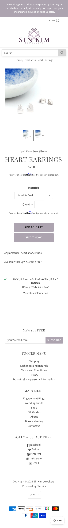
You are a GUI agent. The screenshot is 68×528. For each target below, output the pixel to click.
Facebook (35, 445)
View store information (35, 293)
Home (18, 60)
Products (29, 60)
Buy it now (33, 237)
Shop (34, 408)
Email (35, 463)
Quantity (27, 204)
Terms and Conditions (34, 370)
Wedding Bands (34, 403)
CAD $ (32, 494)
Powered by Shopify (34, 486)
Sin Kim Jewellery (33, 151)
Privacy (34, 375)
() (54, 20)
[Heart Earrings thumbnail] (28, 135)
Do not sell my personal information (34, 379)
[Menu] (7, 36)
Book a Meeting (34, 421)
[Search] (62, 52)
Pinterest (35, 454)
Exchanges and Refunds (34, 366)
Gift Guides (34, 412)
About (34, 417)
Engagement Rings (34, 398)
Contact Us (34, 426)
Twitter (35, 449)
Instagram (35, 458)
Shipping (34, 361)
